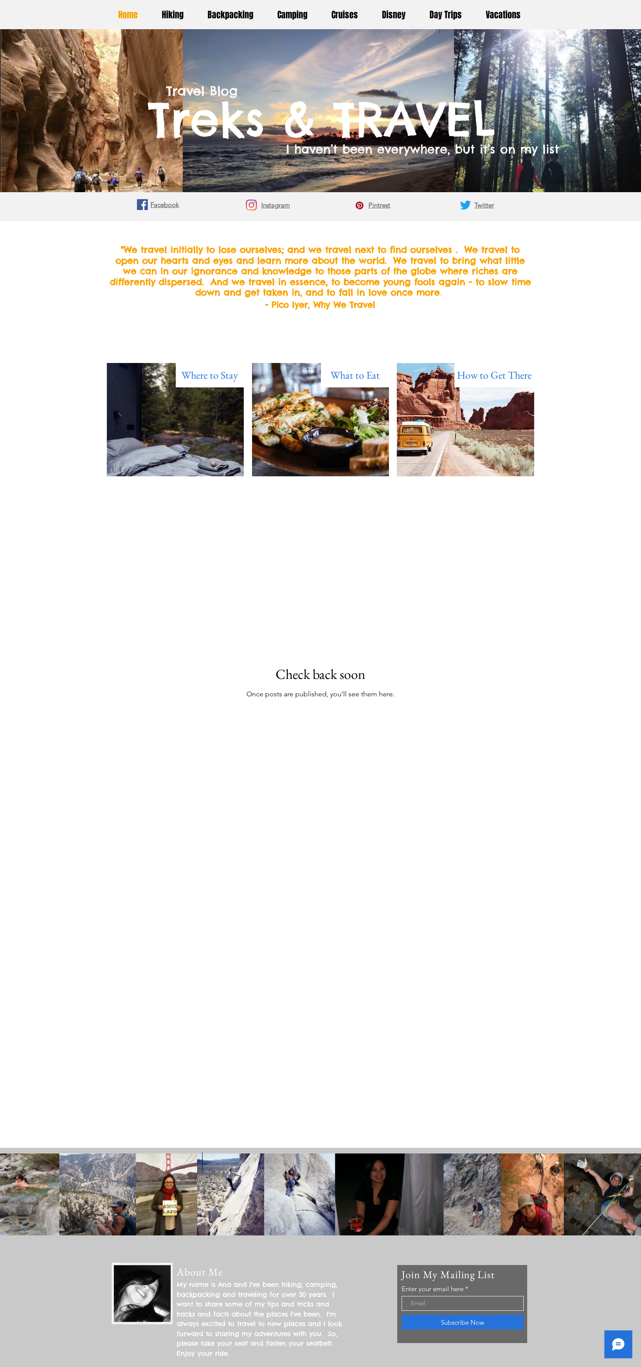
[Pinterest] (359, 205)
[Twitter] (465, 205)
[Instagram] (251, 205)
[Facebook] (142, 204)
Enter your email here (433, 1289)
